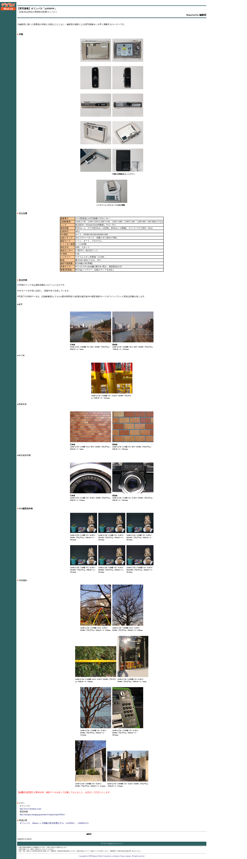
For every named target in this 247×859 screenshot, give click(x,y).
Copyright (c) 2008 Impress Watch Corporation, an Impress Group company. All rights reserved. (112, 856)
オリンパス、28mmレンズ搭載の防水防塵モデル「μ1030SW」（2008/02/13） (55, 823)
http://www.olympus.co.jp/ (30, 809)
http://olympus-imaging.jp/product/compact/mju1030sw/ (42, 814)
